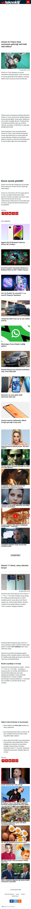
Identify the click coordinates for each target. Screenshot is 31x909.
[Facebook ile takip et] (12, 901)
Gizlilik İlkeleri (15, 896)
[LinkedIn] (9, 213)
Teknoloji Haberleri (9, 894)
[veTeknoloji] (11, 2)
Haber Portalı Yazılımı (9, 906)
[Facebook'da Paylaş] (3, 213)
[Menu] (28, 2)
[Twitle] (6, 213)
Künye (17, 894)
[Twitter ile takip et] (15, 901)
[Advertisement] (15, 21)
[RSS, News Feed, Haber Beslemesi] (19, 901)
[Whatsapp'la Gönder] (13, 213)
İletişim (23, 894)
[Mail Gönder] (16, 213)
